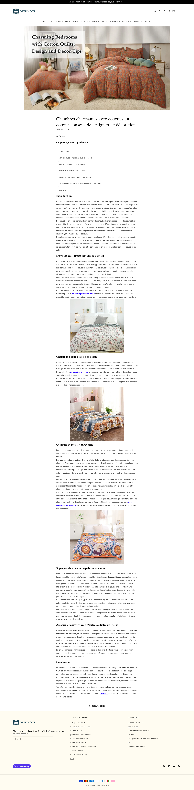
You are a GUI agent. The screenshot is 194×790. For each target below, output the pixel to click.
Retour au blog (98, 706)
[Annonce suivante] (180, 2)
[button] (147, 11)
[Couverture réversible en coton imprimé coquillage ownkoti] (97, 414)
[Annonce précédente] (13, 2)
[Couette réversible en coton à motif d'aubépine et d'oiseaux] (97, 326)
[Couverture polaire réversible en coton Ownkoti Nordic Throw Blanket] (97, 537)
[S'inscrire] (50, 739)
